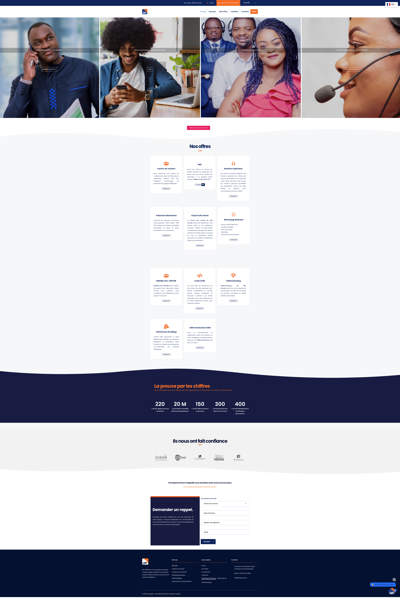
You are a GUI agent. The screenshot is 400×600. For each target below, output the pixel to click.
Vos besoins (206, 572)
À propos (212, 11)
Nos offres (223, 11)
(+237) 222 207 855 (232, 3)
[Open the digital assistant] (392, 591)
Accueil (203, 11)
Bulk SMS (175, 565)
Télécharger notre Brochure (198, 128)
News (254, 11)
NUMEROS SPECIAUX (49, 69)
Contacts (245, 11)
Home (204, 565)
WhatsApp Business (178, 575)
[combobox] (224, 503)
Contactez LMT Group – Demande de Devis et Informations (214, 579)
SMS (150, 69)
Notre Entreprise (251, 69)
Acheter (198, 185)
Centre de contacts (351, 69)
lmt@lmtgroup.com (240, 578)
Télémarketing (177, 578)
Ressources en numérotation (182, 581)
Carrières (234, 11)
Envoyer (207, 542)
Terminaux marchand (179, 572)
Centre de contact (178, 568)
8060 (223, 3)
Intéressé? (166, 189)
